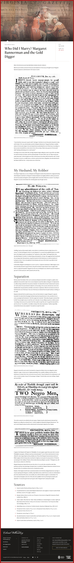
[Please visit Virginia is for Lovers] (68, 557)
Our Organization (6, 544)
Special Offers (39, 543)
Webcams (38, 549)
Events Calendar (40, 547)
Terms (28, 557)
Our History (5, 542)
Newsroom (5, 546)
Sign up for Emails (61, 547)
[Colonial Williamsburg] (13, 534)
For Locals (39, 542)
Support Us (39, 540)
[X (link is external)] (35, 557)
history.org (39, 551)
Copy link (62, 50)
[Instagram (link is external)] (37, 557)
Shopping (38, 545)
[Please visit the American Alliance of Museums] (61, 557)
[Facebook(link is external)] (33, 557)
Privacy (24, 557)
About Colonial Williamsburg (7, 538)
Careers (4, 549)
